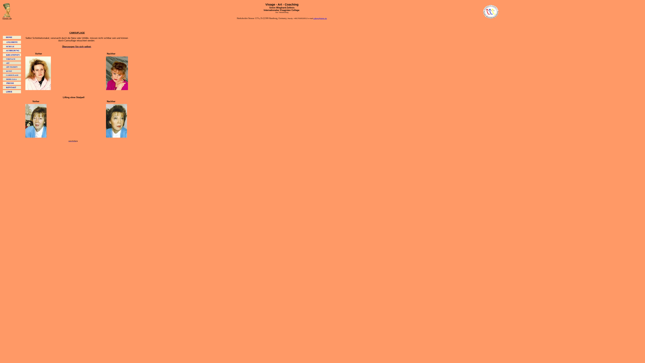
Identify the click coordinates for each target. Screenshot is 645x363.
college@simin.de (320, 18)
